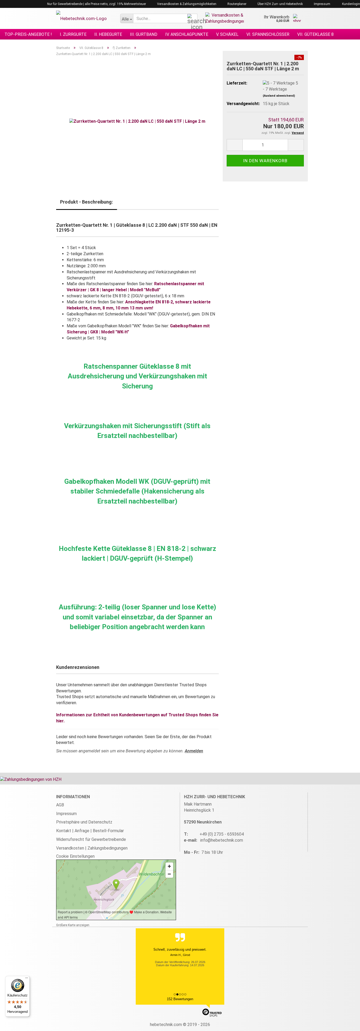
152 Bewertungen (180, 999)
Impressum (321, 4)
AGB (60, 804)
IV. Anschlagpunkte (186, 34)
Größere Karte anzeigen (72, 925)
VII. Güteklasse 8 (315, 34)
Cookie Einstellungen (75, 856)
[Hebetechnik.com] (84, 18)
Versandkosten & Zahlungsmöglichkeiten (186, 4)
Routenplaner (236, 4)
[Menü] (26, 979)
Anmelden (194, 750)
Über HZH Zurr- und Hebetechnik (280, 4)
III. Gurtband (143, 34)
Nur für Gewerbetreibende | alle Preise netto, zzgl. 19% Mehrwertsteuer (96, 4)
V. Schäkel (227, 34)
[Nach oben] (345, 1023)
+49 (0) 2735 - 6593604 (222, 834)
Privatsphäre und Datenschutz (84, 822)
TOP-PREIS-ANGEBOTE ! (28, 34)
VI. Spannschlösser (267, 34)
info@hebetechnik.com (221, 840)
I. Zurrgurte (73, 34)
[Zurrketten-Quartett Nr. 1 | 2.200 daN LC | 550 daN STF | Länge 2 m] (137, 119)
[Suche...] (192, 18)
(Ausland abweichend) (279, 95)
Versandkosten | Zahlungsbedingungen (92, 848)
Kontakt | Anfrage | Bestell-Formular (90, 830)
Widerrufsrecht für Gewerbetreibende (91, 839)
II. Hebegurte (108, 34)
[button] (234, 145)
